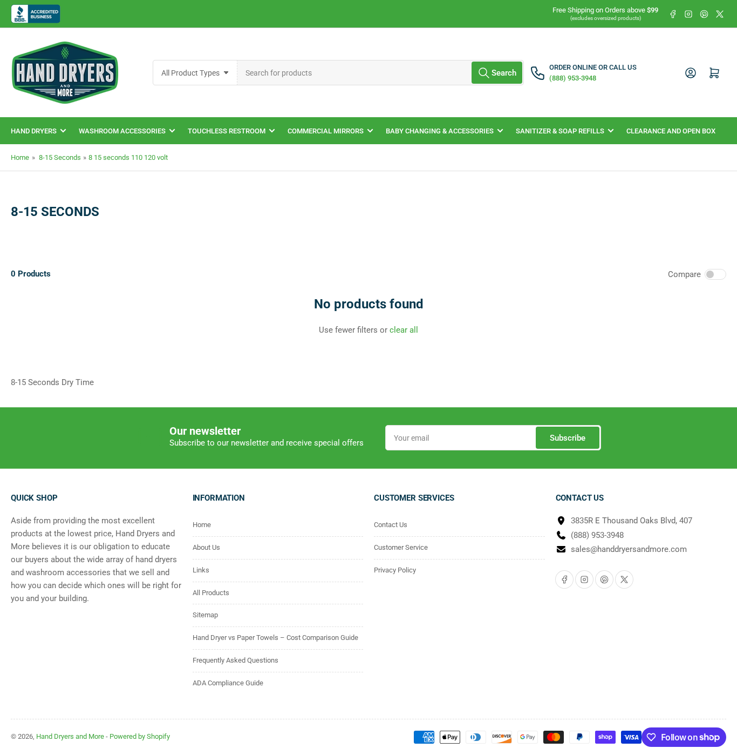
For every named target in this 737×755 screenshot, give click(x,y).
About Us (206, 547)
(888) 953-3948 (597, 535)
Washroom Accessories (122, 131)
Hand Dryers (34, 131)
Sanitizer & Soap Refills (560, 131)
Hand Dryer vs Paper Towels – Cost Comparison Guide (275, 637)
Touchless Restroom (226, 131)
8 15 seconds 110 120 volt (128, 157)
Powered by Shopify (140, 736)
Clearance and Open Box (670, 131)
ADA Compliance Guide (228, 683)
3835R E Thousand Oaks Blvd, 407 (631, 520)
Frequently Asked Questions (235, 660)
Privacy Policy (395, 570)
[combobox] (380, 72)
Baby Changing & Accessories (440, 131)
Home (20, 157)
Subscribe (567, 438)
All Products (211, 593)
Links (201, 570)
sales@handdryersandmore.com (629, 549)
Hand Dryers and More (71, 736)
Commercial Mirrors (326, 131)
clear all (404, 330)
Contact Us (390, 525)
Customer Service (401, 547)
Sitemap (205, 615)
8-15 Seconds (60, 157)
